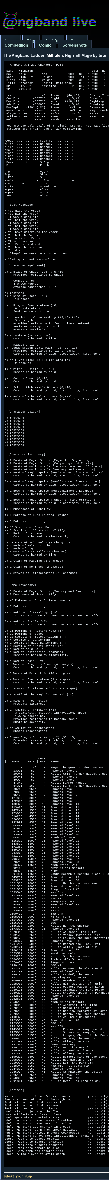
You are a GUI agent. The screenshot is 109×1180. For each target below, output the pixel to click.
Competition (16, 45)
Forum (77, 41)
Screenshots (74, 45)
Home (10, 41)
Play (31, 41)
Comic (45, 45)
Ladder (53, 41)
